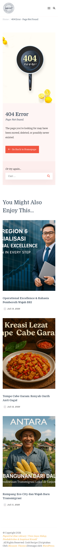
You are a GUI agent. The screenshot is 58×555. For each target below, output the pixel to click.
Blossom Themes (17, 546)
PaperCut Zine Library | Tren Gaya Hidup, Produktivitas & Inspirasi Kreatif (25, 538)
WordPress (48, 546)
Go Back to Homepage (23, 149)
